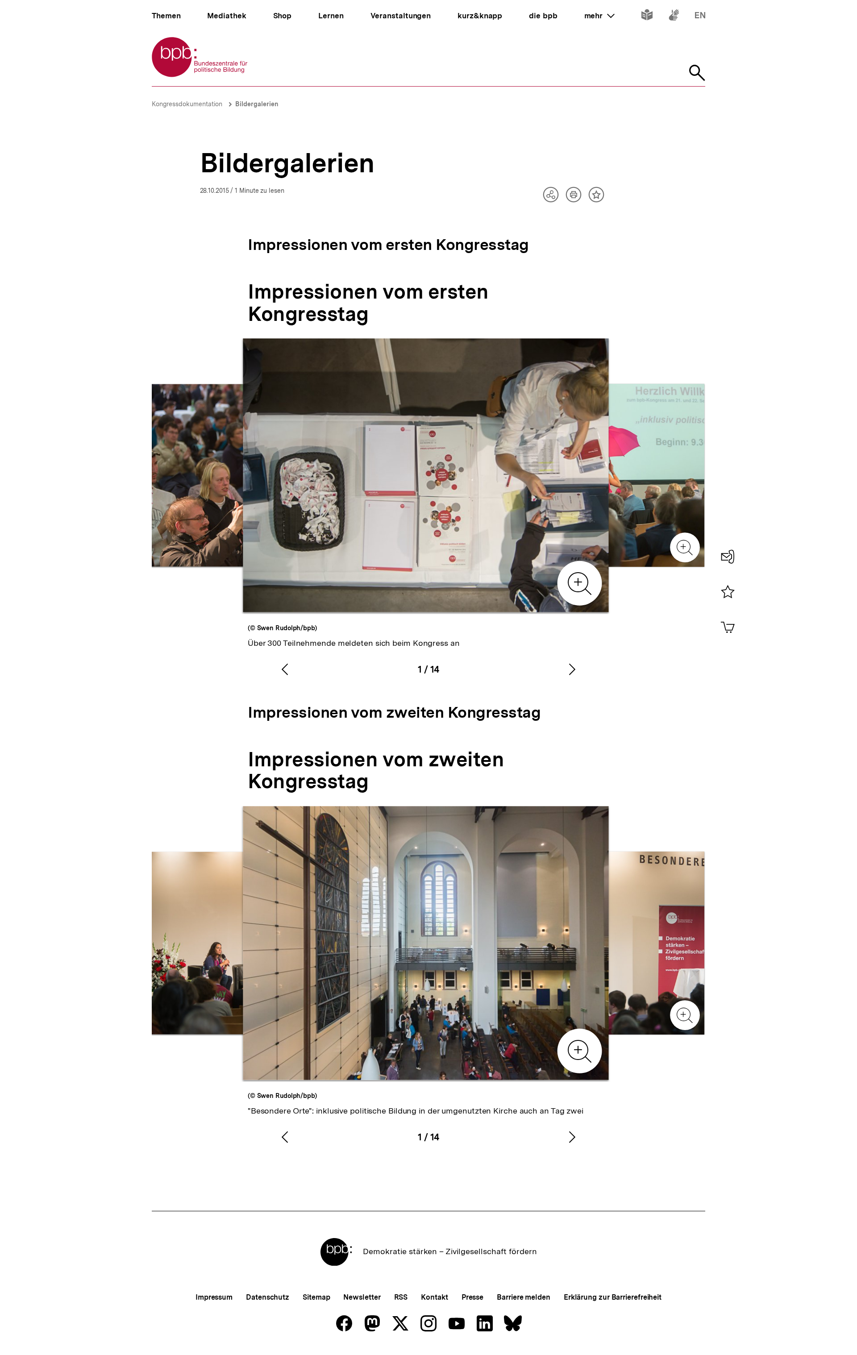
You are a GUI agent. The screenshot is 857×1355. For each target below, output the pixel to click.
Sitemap (316, 1297)
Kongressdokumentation (187, 104)
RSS (401, 1297)
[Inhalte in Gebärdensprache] (673, 16)
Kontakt (434, 1297)
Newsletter (361, 1297)
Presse (472, 1297)
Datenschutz (267, 1297)
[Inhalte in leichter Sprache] (647, 16)
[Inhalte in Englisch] (700, 16)
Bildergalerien (257, 104)
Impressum (214, 1297)
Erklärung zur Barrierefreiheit (612, 1297)
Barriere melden (523, 1297)
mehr (599, 15)
